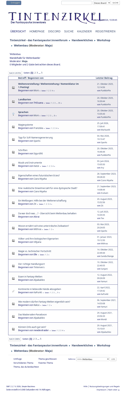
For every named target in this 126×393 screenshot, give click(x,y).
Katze (36, 165)
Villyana (37, 241)
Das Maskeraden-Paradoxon (32, 314)
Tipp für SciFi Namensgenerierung (35, 137)
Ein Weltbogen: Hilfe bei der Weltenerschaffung (42, 200)
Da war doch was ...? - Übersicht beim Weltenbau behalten (47, 213)
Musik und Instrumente (30, 162)
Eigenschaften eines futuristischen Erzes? (39, 175)
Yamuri (104, 281)
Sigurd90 (38, 153)
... (40, 72)
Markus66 (105, 129)
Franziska (38, 128)
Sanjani (104, 268)
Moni (36, 90)
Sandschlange (107, 256)
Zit (35, 203)
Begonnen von (36, 77)
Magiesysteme (25, 124)
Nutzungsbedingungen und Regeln (105, 386)
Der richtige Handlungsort (31, 263)
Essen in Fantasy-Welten (30, 276)
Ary (102, 167)
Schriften (22, 150)
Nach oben (14, 339)
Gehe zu (71, 359)
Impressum (101, 389)
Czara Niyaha (40, 178)
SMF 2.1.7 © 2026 (13, 386)
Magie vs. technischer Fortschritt (34, 251)
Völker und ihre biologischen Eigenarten (38, 238)
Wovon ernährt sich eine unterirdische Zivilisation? (43, 225)
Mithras (37, 229)
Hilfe (85, 386)
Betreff (22, 77)
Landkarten (24, 99)
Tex (102, 218)
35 (59, 103)
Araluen (104, 193)
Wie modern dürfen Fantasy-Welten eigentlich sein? (44, 301)
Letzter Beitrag (104, 77)
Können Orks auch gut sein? (32, 327)
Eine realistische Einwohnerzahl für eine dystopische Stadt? (47, 188)
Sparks (37, 140)
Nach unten (15, 73)
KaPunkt (38, 292)
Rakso (37, 305)
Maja (48, 45)
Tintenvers (39, 267)
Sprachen (23, 112)
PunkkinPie (106, 90)
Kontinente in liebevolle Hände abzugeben (39, 289)
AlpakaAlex (39, 279)
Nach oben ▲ (114, 389)
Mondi (104, 319)
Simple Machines (28, 386)
